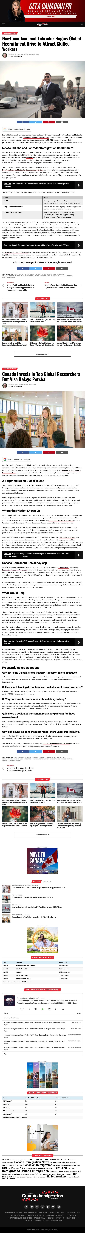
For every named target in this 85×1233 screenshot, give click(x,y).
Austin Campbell (16, 56)
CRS (9, 1168)
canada (72, 1160)
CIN (55, 274)
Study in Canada (73, 1177)
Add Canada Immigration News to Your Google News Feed (42, 262)
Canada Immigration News (24, 274)
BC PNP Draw (40, 1160)
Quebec (29, 1177)
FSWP (69, 1168)
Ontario (68, 1174)
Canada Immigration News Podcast (35, 1212)
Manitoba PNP (47, 1174)
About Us (51, 1218)
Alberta (4, 1160)
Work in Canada (8, 1179)
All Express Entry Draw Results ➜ (15, 1117)
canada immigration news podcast (63, 1162)
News (59, 1174)
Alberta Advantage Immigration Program (18, 1160)
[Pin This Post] (49, 122)
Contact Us (29, 1221)
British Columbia (22, 969)
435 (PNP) (6, 1108)
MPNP (54, 1174)
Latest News (25, 1174)
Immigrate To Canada (73, 1212)
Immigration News (56, 1171)
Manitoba (19, 972)
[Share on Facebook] (23, 122)
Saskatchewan (41, 1177)
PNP (74, 1174)
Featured (61, 274)
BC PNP (32, 1160)
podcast (23, 1177)
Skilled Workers (9, 278)
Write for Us (60, 1218)
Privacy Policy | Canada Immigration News (48, 1221)
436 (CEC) (6, 1104)
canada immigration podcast (12, 1165)
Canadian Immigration (44, 274)
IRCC (79, 1171)
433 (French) (7, 1114)
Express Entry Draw (31, 1168)
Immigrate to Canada (31, 276)
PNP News (16, 1177)
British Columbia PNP (63, 1160)
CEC (78, 1165)
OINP (63, 1174)
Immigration (45, 276)
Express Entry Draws (18, 1215)
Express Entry (18, 1168)
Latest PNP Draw (36, 1174)
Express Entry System (45, 1168)
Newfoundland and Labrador (62, 276)
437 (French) (7, 1101)
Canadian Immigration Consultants (20, 1218)
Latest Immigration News (11, 1174)
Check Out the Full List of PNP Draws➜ (17, 982)
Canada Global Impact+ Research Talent (30, 757)
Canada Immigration (7, 1162)
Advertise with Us (72, 1218)
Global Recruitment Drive (12, 276)
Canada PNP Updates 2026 (35, 1215)
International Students (70, 1171)
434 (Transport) (8, 1111)
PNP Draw (7, 1177)
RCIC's (35, 1177)
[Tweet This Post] (35, 122)
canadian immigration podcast (64, 1165)
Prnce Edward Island (23, 979)
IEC (73, 1168)
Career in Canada (39, 1218)
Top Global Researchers (12, 761)
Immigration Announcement (55, 1215)
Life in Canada (71, 1215)
